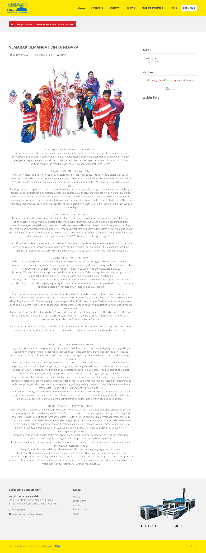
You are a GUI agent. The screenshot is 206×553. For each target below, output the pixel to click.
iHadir (173, 8)
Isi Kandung (96, 8)
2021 (148, 58)
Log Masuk (189, 8)
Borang (131, 8)
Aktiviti (76, 505)
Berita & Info (79, 500)
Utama (81, 8)
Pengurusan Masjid (153, 8)
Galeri (76, 513)
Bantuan (115, 8)
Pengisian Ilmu (24, 24)
